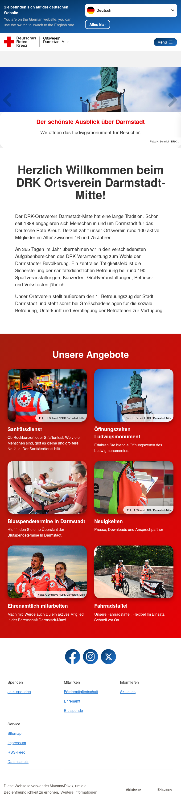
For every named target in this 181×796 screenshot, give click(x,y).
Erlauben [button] (164, 790)
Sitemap (14, 733)
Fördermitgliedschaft (81, 691)
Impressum (17, 742)
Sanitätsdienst (25, 428)
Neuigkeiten (108, 521)
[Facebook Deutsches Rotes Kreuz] (72, 656)
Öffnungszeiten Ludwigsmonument (117, 432)
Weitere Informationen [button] (79, 792)
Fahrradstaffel (111, 605)
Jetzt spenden (19, 691)
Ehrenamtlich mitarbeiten (38, 605)
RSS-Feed (16, 752)
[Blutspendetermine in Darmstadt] (47, 487)
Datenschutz (18, 761)
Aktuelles (128, 691)
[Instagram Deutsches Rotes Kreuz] (90, 656)
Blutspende (73, 710)
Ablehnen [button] (133, 790)
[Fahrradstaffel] (133, 571)
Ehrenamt (72, 701)
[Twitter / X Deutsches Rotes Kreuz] (108, 656)
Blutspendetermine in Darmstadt (46, 521)
